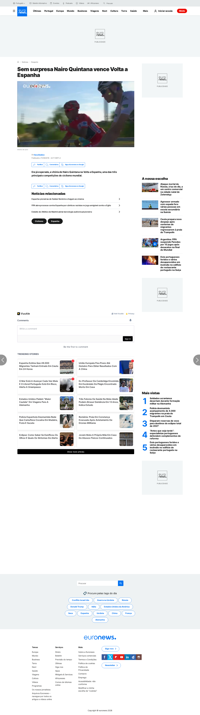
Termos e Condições (87, 659)
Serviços (59, 647)
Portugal (48, 11)
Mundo (70, 11)
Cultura (114, 11)
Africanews (60, 678)
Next (104, 11)
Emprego (82, 677)
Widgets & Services (64, 674)
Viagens (94, 11)
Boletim (58, 656)
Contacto (82, 674)
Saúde (133, 11)
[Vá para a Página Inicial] (22, 11)
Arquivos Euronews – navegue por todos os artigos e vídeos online (42, 696)
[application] (75, 114)
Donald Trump (77, 606)
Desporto (34, 62)
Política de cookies (86, 663)
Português (19, 3)
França (128, 613)
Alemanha (100, 620)
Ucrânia (100, 613)
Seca (70, 613)
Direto (182, 11)
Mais (80, 647)
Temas (35, 647)
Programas (37, 686)
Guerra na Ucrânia (105, 600)
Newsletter (110, 665)
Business (82, 11)
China (114, 613)
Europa (60, 11)
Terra (124, 11)
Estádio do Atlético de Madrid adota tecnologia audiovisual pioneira (62, 212)
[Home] (18, 62)
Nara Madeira (39, 155)
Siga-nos (59, 667)
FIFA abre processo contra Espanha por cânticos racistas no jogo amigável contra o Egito (71, 205)
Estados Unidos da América (117, 606)
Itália (94, 606)
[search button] (104, 3)
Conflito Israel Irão (80, 600)
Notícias (25, 62)
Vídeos (35, 682)
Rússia (125, 600)
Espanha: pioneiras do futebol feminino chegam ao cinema (58, 199)
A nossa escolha (155, 179)
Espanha (55, 221)
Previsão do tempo (63, 659)
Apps (57, 671)
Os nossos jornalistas (41, 689)
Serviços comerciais (87, 656)
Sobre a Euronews (86, 652)
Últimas (37, 11)
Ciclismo (39, 221)
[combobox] (118, 3)
